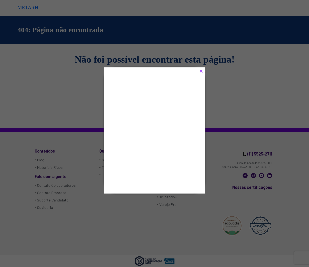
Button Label (136, 172)
